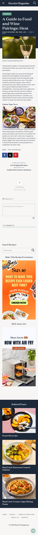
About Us (15, 517)
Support (25, 517)
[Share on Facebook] (4, 155)
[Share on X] (10, 155)
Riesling (9, 138)
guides (15, 66)
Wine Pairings (16, 149)
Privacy (13, 514)
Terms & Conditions (26, 514)
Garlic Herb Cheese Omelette (19, 169)
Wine (9, 149)
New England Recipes (19, 165)
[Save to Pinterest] (15, 155)
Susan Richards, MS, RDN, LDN (14, 32)
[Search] (34, 3)
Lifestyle (7, 14)
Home (4, 514)
